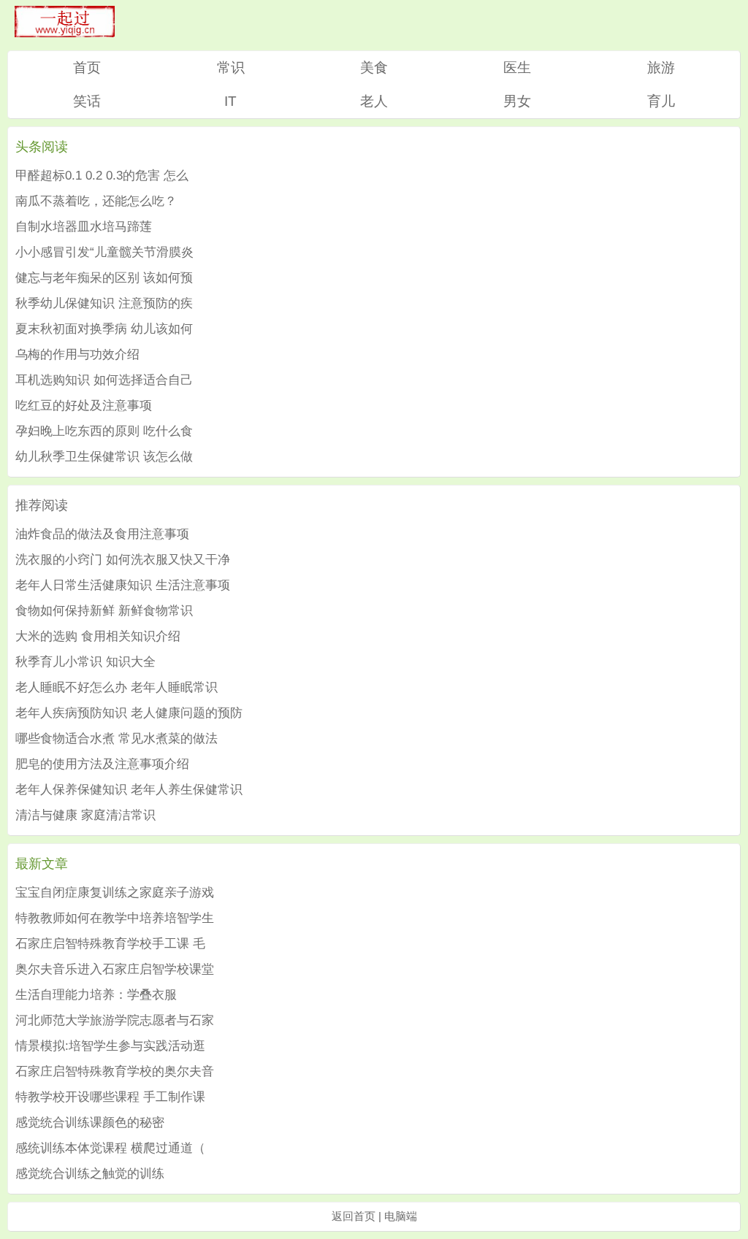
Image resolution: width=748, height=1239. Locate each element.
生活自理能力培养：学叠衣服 (96, 995)
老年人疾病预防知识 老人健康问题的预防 (129, 713)
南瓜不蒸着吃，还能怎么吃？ (96, 201)
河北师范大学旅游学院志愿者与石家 (114, 1020)
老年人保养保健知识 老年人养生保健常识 (129, 790)
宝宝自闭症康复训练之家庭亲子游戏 (114, 892)
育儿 (661, 101)
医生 (517, 67)
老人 (374, 101)
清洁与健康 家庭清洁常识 (85, 815)
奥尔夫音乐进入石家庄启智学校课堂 (114, 969)
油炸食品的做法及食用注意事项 (102, 534)
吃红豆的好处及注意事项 (83, 406)
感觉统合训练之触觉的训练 (89, 1174)
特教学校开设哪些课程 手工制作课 (110, 1097)
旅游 (661, 67)
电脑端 (400, 1216)
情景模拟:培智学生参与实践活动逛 (110, 1046)
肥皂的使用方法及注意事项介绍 (102, 764)
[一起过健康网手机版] (65, 33)
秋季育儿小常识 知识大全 (85, 662)
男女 (517, 101)
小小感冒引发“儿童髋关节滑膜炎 (104, 252)
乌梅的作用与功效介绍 (77, 354)
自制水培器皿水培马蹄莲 (83, 227)
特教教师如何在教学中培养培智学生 (114, 918)
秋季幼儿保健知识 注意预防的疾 (104, 303)
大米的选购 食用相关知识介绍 (97, 636)
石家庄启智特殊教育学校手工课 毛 (110, 944)
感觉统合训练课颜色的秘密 (89, 1122)
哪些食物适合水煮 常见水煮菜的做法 (116, 738)
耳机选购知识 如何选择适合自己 (104, 380)
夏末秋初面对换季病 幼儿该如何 (104, 329)
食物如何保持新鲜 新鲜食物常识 (104, 611)
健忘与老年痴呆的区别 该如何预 (104, 278)
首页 (87, 67)
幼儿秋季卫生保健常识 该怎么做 (104, 457)
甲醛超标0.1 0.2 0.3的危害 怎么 (101, 176)
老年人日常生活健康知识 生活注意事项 (122, 585)
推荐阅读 (41, 505)
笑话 (87, 101)
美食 (374, 67)
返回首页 (353, 1216)
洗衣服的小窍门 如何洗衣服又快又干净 (122, 560)
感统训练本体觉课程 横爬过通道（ (110, 1148)
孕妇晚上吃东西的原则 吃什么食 (104, 431)
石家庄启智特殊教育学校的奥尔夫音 (114, 1071)
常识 (231, 67)
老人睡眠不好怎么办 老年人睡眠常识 (116, 687)
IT (230, 101)
